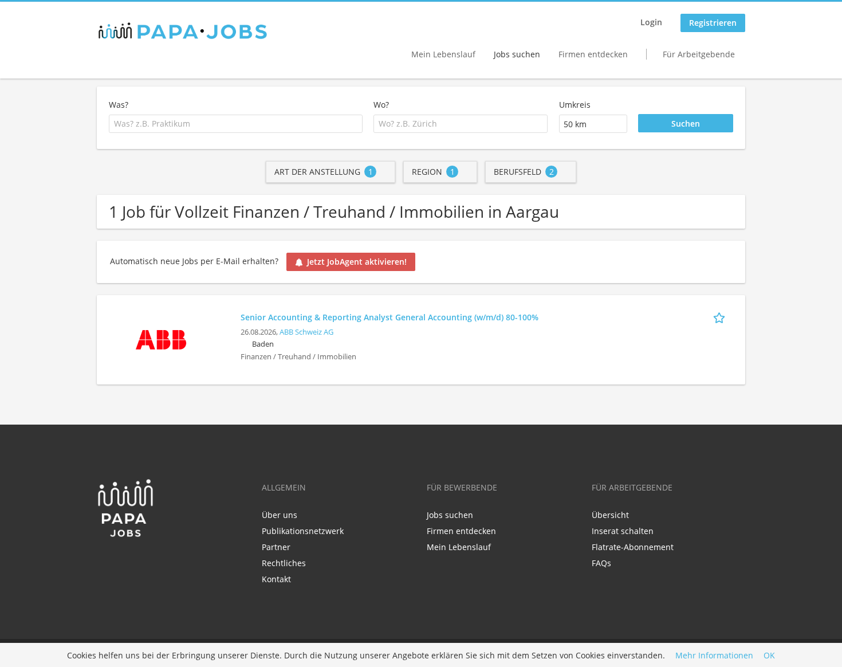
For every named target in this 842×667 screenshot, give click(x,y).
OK (769, 655)
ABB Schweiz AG (306, 332)
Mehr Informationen (714, 655)
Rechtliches (284, 563)
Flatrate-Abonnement (633, 547)
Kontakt (276, 579)
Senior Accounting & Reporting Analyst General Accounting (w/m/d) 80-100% (389, 317)
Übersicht (610, 514)
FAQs (601, 563)
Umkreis (575, 104)
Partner (276, 547)
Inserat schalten (623, 530)
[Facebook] (105, 561)
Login (651, 22)
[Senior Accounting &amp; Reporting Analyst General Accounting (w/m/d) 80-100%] (161, 338)
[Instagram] (141, 561)
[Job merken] (721, 317)
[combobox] (236, 124)
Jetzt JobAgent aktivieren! (357, 261)
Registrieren (713, 22)
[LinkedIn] (124, 561)
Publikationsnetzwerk (303, 530)
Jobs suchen (517, 54)
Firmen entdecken (593, 54)
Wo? (381, 104)
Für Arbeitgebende (699, 54)
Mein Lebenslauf (443, 54)
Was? (118, 104)
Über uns (279, 514)
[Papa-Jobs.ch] (183, 31)
